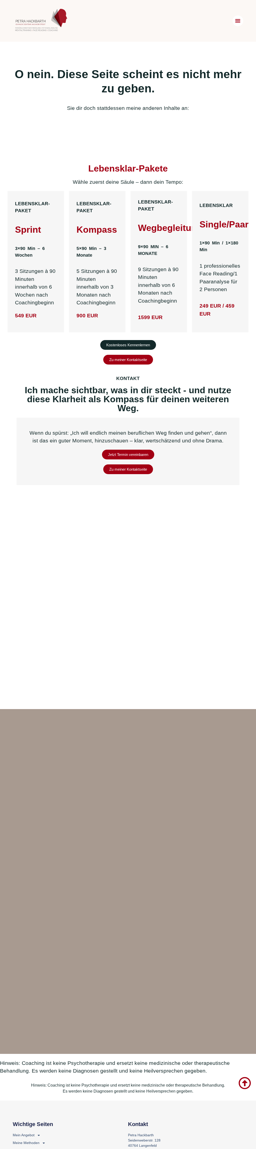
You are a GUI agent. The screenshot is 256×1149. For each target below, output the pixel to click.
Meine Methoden (26, 1143)
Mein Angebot (23, 1135)
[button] (238, 21)
